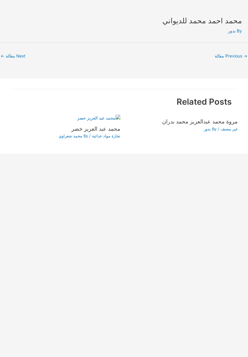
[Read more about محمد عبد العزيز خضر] (98, 117)
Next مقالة (13, 56)
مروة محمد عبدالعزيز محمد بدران (200, 121)
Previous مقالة (231, 56)
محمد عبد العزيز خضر (95, 128)
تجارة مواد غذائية (106, 136)
